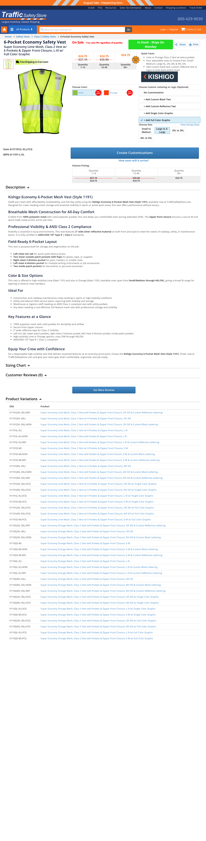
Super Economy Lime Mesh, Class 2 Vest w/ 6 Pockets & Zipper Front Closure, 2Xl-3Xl (86, 418)
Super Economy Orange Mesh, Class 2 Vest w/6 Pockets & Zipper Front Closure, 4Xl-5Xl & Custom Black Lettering (101, 584)
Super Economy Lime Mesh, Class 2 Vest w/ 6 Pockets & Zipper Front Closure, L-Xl (84, 430)
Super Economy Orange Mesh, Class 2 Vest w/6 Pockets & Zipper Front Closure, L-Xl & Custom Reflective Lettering (101, 572)
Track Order (195, 7)
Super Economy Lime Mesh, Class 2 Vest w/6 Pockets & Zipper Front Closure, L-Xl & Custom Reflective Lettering (100, 442)
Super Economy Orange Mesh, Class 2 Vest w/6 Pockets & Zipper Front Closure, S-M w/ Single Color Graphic (98, 614)
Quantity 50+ (126, 66)
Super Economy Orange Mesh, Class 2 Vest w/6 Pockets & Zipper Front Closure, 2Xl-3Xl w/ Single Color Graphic (100, 596)
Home (8, 36)
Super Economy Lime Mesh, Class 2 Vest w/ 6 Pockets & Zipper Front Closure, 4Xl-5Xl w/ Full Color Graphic (97, 513)
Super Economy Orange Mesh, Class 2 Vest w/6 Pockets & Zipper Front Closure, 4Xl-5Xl (87, 578)
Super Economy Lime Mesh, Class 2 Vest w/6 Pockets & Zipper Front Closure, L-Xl (84, 436)
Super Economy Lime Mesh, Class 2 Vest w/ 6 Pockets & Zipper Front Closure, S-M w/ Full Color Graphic (96, 519)
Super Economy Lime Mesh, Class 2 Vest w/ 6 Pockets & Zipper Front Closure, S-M (84, 448)
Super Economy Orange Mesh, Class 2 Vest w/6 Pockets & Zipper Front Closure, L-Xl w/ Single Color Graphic (98, 608)
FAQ (100, 7)
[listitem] (87, 92)
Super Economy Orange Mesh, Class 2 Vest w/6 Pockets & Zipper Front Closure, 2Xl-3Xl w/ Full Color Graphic (98, 620)
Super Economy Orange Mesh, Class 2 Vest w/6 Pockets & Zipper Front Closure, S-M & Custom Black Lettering (99, 549)
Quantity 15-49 (104, 66)
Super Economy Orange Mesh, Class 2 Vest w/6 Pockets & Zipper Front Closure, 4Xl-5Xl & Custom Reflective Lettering (103, 590)
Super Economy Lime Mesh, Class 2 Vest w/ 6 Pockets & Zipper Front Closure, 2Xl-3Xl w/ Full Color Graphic (97, 507)
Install (91, 7)
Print (195, 44)
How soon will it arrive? (134, 160)
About (148, 7)
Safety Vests (23, 36)
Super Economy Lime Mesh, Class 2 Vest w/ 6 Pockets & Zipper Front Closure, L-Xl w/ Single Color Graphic (97, 495)
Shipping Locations (176, 7)
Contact (158, 7)
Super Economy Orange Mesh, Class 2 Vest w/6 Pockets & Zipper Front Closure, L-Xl (85, 561)
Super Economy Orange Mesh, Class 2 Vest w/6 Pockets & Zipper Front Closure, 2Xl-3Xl (87, 531)
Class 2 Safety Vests (45, 36)
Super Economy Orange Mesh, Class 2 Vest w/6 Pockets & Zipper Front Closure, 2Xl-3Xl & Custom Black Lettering (101, 537)
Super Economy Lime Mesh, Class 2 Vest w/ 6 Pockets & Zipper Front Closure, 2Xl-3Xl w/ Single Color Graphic (99, 483)
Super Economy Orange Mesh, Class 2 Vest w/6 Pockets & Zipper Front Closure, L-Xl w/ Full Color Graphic (97, 632)
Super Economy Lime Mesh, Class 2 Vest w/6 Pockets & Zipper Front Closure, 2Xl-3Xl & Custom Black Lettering (99, 424)
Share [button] (182, 44)
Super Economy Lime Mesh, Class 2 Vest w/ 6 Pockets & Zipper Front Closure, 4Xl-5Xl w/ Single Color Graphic (99, 489)
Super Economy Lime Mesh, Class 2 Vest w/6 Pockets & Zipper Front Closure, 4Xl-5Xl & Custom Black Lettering (99, 471)
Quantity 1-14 (83, 66)
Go (128, 29)
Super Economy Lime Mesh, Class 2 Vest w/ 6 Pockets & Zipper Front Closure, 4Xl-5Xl (86, 465)
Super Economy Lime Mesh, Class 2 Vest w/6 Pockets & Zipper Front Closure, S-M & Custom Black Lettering (98, 454)
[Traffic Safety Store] (23, 15)
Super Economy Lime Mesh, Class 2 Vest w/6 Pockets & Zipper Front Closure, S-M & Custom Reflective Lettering (100, 460)
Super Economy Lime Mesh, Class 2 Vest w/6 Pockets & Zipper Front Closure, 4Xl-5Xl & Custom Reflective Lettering (102, 477)
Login (163, 29)
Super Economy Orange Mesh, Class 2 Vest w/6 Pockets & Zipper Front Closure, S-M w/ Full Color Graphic (97, 638)
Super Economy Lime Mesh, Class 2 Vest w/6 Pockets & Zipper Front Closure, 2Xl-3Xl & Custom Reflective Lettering (102, 412)
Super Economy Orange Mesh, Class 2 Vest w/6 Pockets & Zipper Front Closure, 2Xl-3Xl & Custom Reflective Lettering (103, 525)
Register (174, 29)
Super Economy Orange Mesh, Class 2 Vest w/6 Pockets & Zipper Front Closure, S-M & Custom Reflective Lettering (101, 555)
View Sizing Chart (190, 124)
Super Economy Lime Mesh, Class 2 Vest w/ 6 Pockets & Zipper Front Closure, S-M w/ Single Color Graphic (97, 501)
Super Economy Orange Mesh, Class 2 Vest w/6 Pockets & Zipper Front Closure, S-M (85, 543)
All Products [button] (23, 29)
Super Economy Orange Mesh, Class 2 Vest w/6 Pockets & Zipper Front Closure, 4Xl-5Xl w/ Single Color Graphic (100, 602)
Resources (111, 7)
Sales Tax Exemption (130, 7)
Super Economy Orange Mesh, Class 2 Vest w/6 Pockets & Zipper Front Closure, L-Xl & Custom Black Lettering (99, 567)
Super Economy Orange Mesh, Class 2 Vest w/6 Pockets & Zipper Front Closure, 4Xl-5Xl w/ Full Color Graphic (98, 626)
